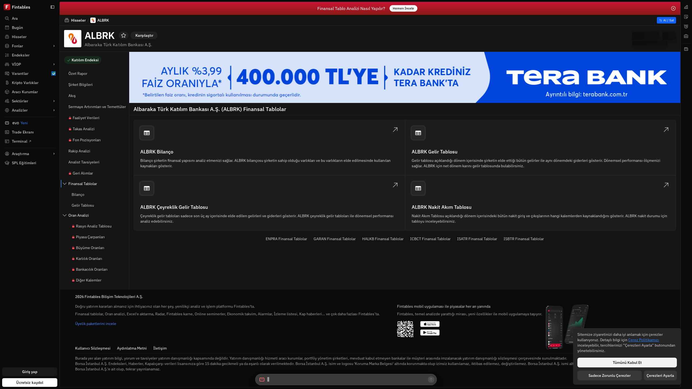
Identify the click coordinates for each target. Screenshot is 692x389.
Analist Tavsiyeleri (83, 162)
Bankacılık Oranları (92, 269)
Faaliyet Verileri (86, 117)
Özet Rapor (77, 73)
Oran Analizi (78, 215)
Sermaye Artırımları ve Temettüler (97, 106)
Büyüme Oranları (90, 247)
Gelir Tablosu (83, 205)
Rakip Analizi (79, 151)
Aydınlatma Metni (132, 348)
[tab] (686, 7)
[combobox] (346, 379)
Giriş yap (30, 371)
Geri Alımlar (83, 173)
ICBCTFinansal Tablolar (430, 238)
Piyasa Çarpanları (90, 236)
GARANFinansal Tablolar (335, 238)
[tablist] (686, 194)
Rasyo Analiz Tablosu (94, 226)
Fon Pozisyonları (87, 140)
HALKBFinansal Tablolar (383, 238)
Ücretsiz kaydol (30, 382)
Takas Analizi (84, 128)
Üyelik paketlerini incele (95, 323)
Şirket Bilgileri (80, 84)
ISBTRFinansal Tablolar (524, 238)
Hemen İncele (403, 8)
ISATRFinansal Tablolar (477, 238)
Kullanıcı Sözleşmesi (93, 348)
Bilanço (78, 194)
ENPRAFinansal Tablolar (286, 238)
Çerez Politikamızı (643, 339)
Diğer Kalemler (88, 280)
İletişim (160, 348)
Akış (72, 95)
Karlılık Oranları (89, 258)
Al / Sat (668, 20)
